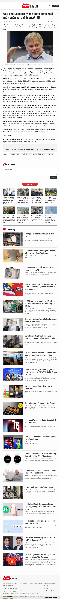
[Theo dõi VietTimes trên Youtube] (51, 590)
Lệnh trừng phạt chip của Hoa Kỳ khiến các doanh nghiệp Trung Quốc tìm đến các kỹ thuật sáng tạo (40, 286)
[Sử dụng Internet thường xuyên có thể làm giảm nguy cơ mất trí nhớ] (13, 475)
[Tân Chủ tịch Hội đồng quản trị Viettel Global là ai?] (13, 391)
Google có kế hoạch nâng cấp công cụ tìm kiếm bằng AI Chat (40, 522)
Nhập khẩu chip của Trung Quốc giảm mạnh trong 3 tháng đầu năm (41, 320)
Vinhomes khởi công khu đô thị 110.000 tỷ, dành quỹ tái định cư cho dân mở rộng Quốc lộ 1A (22, 219)
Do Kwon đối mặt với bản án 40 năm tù (39, 487)
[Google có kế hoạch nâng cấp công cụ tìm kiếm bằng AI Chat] (13, 526)
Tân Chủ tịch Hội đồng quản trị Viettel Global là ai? (38, 387)
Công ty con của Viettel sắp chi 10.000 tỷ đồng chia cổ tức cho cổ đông (50, 200)
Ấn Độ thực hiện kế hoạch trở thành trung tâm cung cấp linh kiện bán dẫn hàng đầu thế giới (40, 303)
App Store (48, 597)
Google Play (54, 597)
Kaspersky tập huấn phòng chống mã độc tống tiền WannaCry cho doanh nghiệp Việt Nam (29, 149)
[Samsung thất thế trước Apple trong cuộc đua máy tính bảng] (13, 442)
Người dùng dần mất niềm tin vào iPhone (40, 403)
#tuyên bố (13, 154)
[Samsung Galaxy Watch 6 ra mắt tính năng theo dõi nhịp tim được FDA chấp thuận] (13, 458)
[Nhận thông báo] (46, 6)
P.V (6, 21)
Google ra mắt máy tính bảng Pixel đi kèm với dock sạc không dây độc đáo (40, 251)
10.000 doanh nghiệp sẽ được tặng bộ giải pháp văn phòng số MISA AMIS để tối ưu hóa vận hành (41, 372)
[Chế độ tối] (50, 6)
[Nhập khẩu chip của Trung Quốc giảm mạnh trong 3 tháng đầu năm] (13, 324)
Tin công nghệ (9, 230)
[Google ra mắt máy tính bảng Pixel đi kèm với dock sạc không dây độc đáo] (13, 256)
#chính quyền (50, 154)
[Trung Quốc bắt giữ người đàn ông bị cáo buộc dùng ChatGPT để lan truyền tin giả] (13, 341)
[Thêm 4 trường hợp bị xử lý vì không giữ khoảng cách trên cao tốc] (37, 210)
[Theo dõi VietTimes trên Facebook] (46, 590)
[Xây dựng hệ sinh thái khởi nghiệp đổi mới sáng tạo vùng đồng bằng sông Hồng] (13, 358)
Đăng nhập (55, 5)
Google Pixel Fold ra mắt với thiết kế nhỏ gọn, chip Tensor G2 (40, 268)
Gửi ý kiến (53, 177)
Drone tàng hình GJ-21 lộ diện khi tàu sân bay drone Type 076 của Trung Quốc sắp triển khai (50, 219)
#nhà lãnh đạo (42, 154)
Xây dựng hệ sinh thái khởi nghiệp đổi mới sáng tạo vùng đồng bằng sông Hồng (40, 353)
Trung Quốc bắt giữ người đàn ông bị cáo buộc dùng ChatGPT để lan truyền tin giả (40, 337)
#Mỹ (23, 154)
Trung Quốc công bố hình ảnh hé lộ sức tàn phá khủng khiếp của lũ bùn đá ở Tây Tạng (22, 200)
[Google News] (54, 21)
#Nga (18, 154)
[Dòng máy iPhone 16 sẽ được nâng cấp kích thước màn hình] (13, 425)
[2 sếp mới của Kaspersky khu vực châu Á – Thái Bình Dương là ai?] (13, 543)
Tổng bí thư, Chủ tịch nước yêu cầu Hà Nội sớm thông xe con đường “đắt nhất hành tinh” (9, 201)
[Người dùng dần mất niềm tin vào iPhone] (13, 408)
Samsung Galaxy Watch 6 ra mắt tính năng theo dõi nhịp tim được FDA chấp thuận (40, 454)
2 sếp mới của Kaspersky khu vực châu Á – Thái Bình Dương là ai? (40, 538)
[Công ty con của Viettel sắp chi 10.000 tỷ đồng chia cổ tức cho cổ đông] (51, 192)
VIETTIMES (30, 5)
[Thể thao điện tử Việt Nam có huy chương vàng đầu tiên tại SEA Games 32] (13, 559)
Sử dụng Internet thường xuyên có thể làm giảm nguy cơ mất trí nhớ (40, 471)
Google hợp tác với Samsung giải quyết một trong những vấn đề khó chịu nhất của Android (40, 506)
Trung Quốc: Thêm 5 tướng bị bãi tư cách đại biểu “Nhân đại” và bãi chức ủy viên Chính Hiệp (9, 219)
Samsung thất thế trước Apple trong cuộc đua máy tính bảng (40, 438)
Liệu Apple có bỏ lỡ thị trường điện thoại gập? (40, 235)
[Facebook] (46, 21)
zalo (48, 590)
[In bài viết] (48, 22)
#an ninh (35, 154)
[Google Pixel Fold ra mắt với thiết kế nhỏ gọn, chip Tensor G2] (13, 272)
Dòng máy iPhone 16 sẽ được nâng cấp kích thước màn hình (40, 421)
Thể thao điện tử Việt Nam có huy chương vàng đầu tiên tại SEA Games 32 (40, 555)
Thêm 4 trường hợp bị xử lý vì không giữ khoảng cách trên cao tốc (37, 218)
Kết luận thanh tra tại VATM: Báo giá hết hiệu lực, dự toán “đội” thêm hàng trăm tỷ (36, 200)
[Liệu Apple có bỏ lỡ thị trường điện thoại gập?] (13, 239)
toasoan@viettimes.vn (51, 581)
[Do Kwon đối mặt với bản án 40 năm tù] (13, 492)
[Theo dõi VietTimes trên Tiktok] (53, 590)
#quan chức (28, 154)
